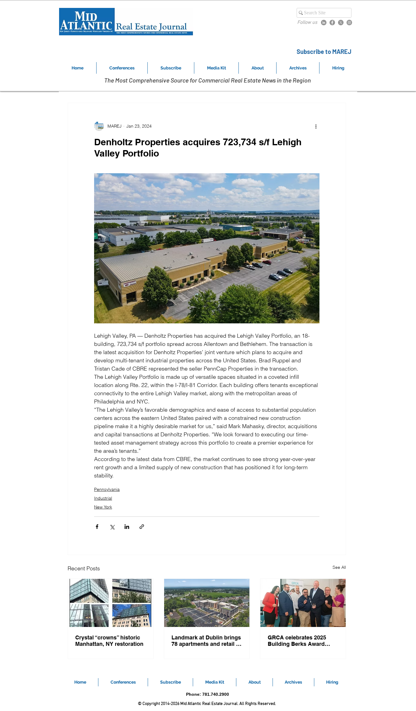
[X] (341, 22)
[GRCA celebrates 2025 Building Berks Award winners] (303, 603)
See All (339, 567)
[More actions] (315, 126)
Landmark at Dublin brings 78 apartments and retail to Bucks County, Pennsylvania (206, 640)
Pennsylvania (107, 489)
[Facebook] (332, 22)
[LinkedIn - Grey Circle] (323, 22)
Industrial (103, 498)
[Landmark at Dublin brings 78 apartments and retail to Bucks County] (206, 603)
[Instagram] (349, 22)
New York (103, 507)
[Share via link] (142, 527)
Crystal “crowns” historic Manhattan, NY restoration (109, 640)
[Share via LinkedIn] (127, 527)
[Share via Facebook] (97, 527)
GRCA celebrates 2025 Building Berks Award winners (297, 640)
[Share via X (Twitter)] (112, 527)
